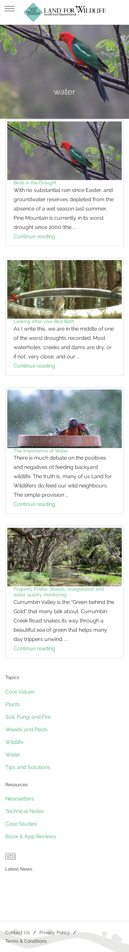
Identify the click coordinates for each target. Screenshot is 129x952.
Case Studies (21, 824)
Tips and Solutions (27, 767)
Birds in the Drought (35, 182)
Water (12, 754)
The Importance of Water (41, 450)
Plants (12, 704)
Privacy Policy (54, 932)
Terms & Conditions (26, 941)
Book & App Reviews (30, 836)
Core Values (20, 692)
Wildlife (14, 742)
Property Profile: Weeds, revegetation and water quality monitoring (59, 591)
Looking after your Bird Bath (44, 321)
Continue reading (44, 237)
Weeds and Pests (26, 729)
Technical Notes (24, 811)
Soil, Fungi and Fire (28, 717)
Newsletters (19, 798)
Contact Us (17, 932)
